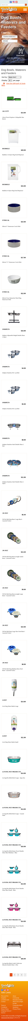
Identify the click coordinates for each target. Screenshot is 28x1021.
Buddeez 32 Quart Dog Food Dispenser (13, 154)
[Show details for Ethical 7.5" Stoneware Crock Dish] (14, 243)
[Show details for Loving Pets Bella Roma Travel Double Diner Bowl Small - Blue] (14, 870)
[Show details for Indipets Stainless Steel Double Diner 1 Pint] (14, 426)
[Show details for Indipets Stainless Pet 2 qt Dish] (14, 390)
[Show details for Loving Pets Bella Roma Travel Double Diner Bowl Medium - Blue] (14, 832)
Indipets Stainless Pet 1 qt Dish (10, 373)
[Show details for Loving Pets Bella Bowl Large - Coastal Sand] (14, 795)
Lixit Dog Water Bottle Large (10, 706)
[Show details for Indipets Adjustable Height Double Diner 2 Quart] (14, 316)
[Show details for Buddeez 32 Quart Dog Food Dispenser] (14, 136)
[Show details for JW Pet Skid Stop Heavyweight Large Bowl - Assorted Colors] (14, 575)
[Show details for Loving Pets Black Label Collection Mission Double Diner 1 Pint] (14, 944)
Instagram (14, 2)
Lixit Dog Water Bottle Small (10, 742)
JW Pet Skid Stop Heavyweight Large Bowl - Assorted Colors (12, 594)
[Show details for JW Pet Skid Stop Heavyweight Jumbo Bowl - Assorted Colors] (14, 538)
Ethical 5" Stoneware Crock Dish (11, 226)
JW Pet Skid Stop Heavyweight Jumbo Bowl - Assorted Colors (12, 557)
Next (25, 974)
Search (26, 5)
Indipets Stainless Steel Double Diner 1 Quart (13, 482)
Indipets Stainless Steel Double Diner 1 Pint (13, 445)
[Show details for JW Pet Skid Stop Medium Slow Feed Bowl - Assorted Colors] (14, 650)
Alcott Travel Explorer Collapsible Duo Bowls (13, 118)
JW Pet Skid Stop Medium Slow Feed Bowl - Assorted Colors (12, 669)
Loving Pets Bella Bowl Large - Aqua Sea (13, 778)
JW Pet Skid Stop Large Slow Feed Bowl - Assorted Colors (13, 632)
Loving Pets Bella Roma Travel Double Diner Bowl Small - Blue (13, 889)
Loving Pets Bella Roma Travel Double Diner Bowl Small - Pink (13, 926)
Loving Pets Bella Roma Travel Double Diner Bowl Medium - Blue (13, 851)
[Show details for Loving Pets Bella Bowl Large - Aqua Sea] (14, 759)
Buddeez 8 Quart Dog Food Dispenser (12, 190)
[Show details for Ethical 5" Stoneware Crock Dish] (14, 208)
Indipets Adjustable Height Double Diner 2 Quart (13, 336)
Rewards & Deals (17, 999)
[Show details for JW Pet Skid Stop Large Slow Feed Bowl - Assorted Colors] (14, 613)
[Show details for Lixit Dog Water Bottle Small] (14, 723)
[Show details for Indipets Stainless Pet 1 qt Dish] (14, 354)
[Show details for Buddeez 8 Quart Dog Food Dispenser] (14, 172)
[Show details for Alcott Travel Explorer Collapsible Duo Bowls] (14, 98)
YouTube (16, 2)
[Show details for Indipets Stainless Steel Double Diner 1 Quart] (14, 463)
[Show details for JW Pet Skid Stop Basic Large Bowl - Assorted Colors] (14, 500)
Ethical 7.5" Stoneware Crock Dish (11, 262)
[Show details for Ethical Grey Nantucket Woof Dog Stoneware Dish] (14, 279)
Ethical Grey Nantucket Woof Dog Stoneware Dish (11, 298)
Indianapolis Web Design (7, 1017)
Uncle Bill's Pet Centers (9, 10)
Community (16, 998)
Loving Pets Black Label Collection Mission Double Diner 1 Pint (12, 964)
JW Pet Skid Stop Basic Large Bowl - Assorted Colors (12, 520)
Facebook (11, 2)
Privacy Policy (17, 1009)
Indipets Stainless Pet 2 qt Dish (10, 408)
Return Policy (5, 1009)
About (14, 996)
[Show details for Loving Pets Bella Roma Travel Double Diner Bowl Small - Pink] (14, 907)
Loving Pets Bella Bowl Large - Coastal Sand (13, 814)
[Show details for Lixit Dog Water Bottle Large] (14, 687)
